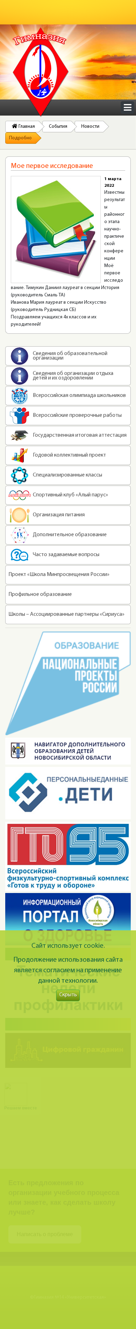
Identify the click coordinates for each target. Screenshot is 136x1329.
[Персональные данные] (68, 793)
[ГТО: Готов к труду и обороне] (68, 856)
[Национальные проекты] (68, 683)
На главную (40, 72)
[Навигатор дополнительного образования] (68, 751)
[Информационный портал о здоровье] (68, 919)
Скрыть (68, 995)
